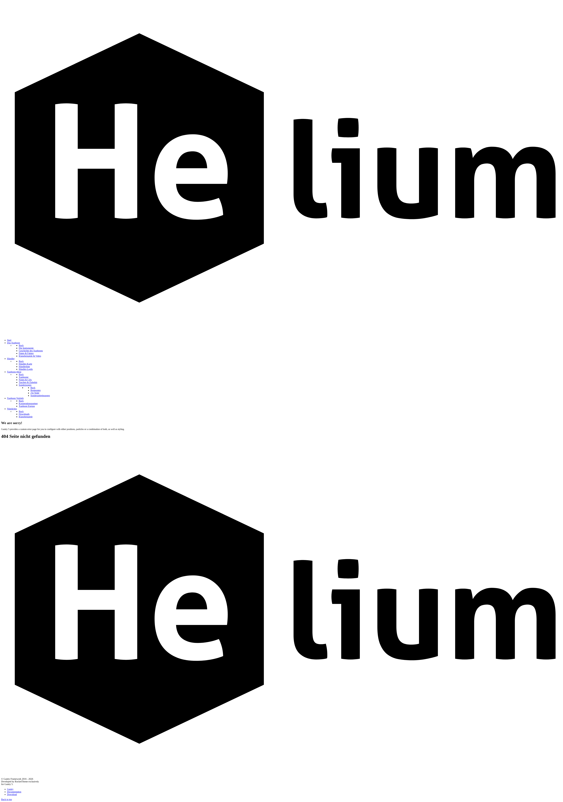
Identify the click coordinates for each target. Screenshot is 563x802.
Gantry (10, 789)
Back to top (6, 799)
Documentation (14, 792)
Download (12, 794)
